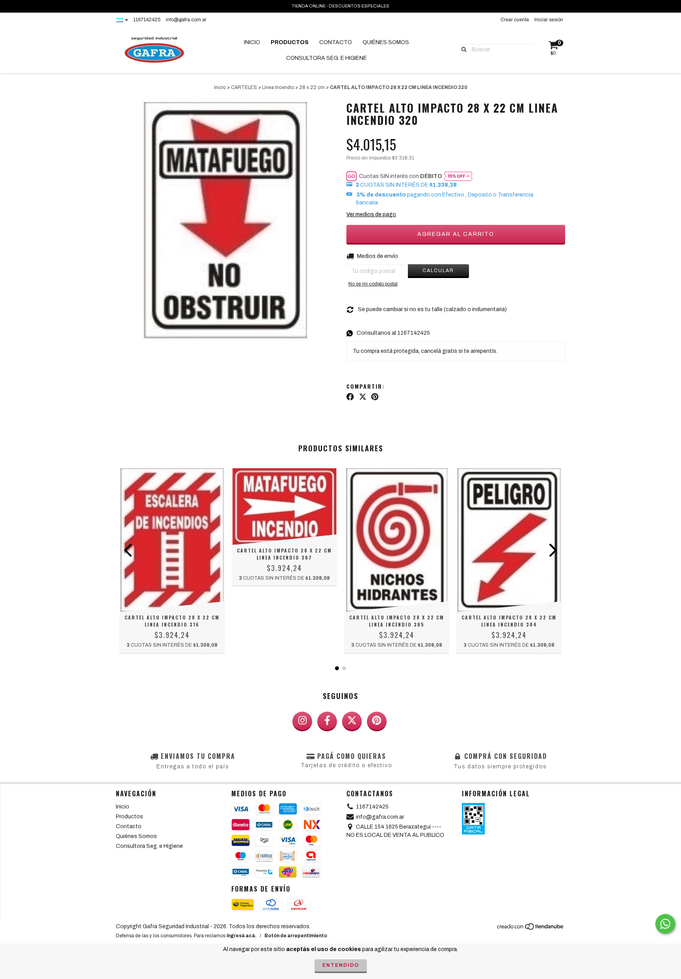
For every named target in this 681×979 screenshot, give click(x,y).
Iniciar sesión (548, 19)
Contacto (335, 42)
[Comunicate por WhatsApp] (665, 924)
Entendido (340, 965)
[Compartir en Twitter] (363, 397)
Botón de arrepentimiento (295, 935)
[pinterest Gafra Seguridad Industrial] (377, 721)
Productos (290, 42)
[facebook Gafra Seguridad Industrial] (327, 721)
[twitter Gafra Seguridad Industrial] (352, 721)
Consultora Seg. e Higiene (326, 58)
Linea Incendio (278, 87)
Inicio (252, 42)
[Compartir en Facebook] (350, 397)
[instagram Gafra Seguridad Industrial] (302, 721)
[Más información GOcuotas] (458, 176)
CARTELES (244, 87)
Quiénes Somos (386, 42)
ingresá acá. (242, 935)
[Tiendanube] (530, 928)
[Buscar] (462, 49)
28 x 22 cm (312, 87)
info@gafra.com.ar (186, 19)
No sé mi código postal (373, 284)
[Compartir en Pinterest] (374, 397)
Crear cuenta (515, 19)
